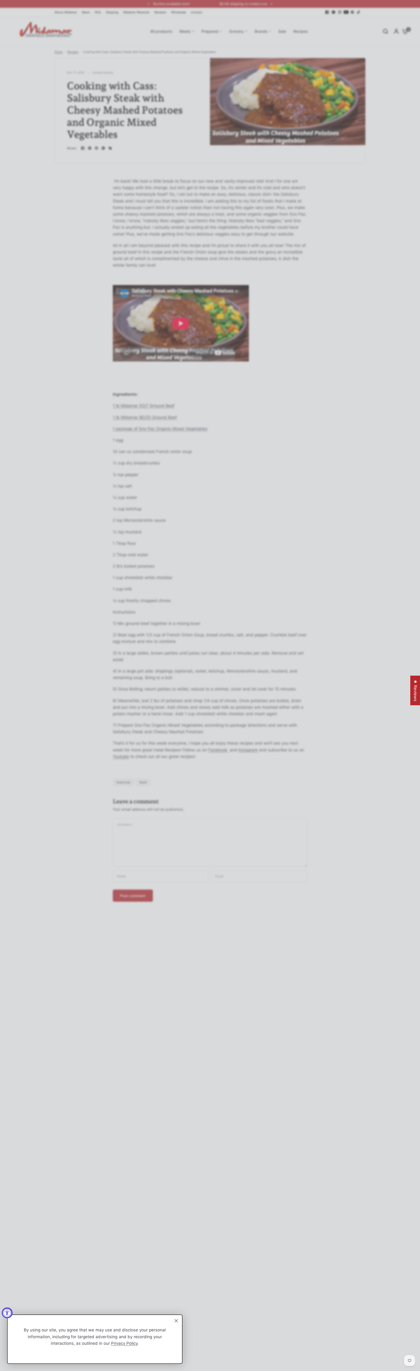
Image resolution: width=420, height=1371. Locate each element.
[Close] (176, 1320)
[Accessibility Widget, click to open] (7, 1312)
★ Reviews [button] (415, 690)
